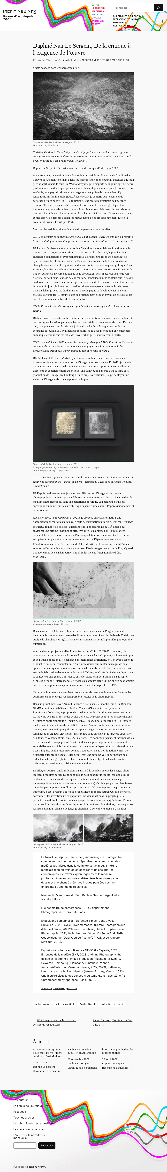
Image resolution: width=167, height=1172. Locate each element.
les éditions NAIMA (35, 1166)
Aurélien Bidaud (87, 1004)
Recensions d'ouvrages (115, 1067)
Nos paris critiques (117, 60)
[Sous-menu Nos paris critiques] (136, 25)
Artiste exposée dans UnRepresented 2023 (54, 1004)
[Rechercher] (158, 7)
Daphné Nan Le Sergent (112, 1004)
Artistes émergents (93, 60)
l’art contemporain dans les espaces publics (118, 1051)
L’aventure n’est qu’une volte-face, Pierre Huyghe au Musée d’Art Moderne (48, 1053)
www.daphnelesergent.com (59, 988)
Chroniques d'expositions (47, 1071)
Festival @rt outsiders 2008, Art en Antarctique (82, 1051)
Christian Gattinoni (67, 60)
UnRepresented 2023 (68, 67)
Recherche (47, 1145)
